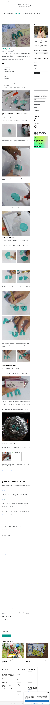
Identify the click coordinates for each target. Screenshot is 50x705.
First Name (35, 65)
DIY (10, 48)
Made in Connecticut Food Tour (39, 101)
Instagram (8, 1)
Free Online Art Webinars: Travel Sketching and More (36, 660)
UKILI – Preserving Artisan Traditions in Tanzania (11, 660)
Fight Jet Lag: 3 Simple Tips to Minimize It (24, 613)
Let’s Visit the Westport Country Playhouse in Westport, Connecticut (32, 678)
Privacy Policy (33, 703)
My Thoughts (37, 13)
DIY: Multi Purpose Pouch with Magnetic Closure (20, 693)
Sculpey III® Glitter (22, 65)
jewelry (11, 608)
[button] (48, 692)
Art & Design (18, 13)
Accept (36, 701)
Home (4, 13)
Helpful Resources (14, 17)
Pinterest (3, 1)
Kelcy (5, 51)
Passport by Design (25, 5)
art (4, 608)
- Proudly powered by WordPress (21, 703)
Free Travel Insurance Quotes (26, 17)
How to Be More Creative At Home (23, 673)
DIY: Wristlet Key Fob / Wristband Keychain (9, 613)
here (24, 59)
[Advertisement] (41, 84)
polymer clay (14, 608)
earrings (8, 608)
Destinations (10, 13)
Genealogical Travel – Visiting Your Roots (32, 688)
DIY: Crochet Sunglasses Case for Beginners (20, 684)
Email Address (36, 62)
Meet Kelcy (41, 703)
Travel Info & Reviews (27, 13)
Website (35, 68)
